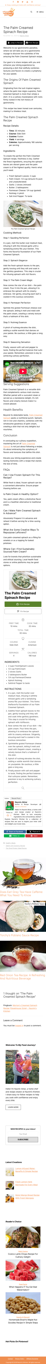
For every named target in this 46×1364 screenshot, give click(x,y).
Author (7, 798)
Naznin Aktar (21, 802)
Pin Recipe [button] (24, 611)
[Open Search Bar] (31, 12)
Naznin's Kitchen (20, 807)
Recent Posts (16, 798)
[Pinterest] (18, 2)
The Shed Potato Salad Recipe (16, 848)
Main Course (23, 1251)
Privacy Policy (19, 1358)
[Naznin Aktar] (9, 809)
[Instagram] (32, 2)
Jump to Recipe (16, 43)
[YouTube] (27, 2)
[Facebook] (13, 2)
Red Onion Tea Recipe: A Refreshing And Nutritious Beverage (22, 977)
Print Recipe (33, 43)
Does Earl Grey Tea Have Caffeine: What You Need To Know (21, 893)
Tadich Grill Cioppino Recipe (15, 846)
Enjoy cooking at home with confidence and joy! (24, 5)
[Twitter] (22, 2)
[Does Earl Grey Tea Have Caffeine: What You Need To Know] (23, 887)
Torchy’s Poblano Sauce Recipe (19, 935)
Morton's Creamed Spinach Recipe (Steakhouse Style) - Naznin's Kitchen (20, 1008)
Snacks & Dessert (23, 1317)
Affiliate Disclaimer (32, 1358)
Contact (10, 1358)
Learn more (13, 1107)
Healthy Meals (11, 843)
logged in (19, 1025)
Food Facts (23, 1284)
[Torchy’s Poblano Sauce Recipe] (23, 930)
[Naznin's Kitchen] (9, 12)
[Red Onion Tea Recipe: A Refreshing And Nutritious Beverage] (23, 970)
